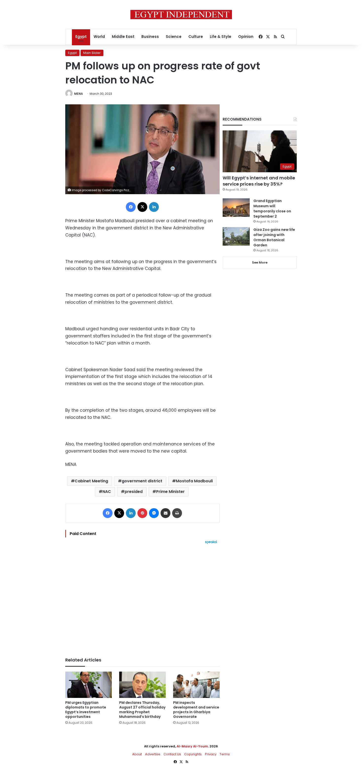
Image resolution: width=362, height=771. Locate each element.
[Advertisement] (142, 598)
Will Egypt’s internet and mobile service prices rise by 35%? (259, 181)
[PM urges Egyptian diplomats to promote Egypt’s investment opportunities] (88, 685)
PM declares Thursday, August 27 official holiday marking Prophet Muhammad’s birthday (142, 709)
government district (142, 481)
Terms (225, 754)
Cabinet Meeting (91, 481)
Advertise (152, 754)
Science (173, 36)
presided (134, 491)
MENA (78, 94)
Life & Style (220, 36)
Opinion (245, 36)
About (137, 754)
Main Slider (92, 52)
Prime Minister (170, 491)
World (99, 36)
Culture (195, 36)
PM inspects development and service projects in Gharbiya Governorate (196, 709)
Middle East (123, 36)
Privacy (210, 754)
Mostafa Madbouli (194, 481)
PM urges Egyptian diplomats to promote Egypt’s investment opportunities (85, 709)
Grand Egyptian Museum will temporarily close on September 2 (272, 208)
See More (259, 262)
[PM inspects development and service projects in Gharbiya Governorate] (196, 685)
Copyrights (193, 754)
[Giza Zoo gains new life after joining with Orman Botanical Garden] (236, 236)
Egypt (81, 36)
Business (150, 36)
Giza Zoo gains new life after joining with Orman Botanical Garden (274, 237)
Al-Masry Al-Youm (192, 746)
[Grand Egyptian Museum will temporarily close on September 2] (236, 207)
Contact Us (172, 754)
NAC (106, 491)
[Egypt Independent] (181, 14)
